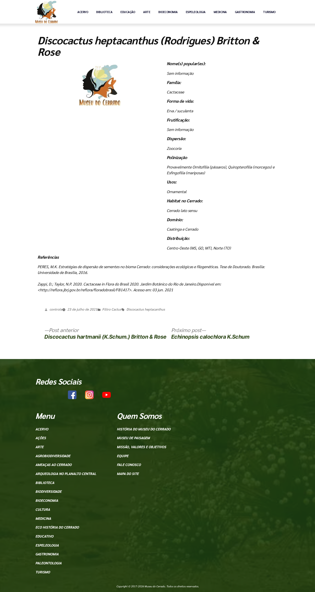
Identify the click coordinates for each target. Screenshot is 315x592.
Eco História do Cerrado (57, 527)
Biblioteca (104, 12)
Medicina (220, 12)
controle (56, 309)
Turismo (269, 12)
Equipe (122, 456)
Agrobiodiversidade (52, 456)
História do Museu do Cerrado (144, 429)
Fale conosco (129, 464)
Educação (127, 12)
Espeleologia (196, 12)
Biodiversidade (48, 491)
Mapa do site (128, 473)
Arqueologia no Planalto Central (65, 473)
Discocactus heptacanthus (145, 309)
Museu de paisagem (133, 438)
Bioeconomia (168, 12)
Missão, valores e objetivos (141, 447)
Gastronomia (245, 12)
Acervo (82, 12)
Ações (40, 438)
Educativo (44, 536)
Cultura (42, 509)
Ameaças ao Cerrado (53, 464)
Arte (146, 12)
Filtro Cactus (111, 309)
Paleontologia (48, 563)
